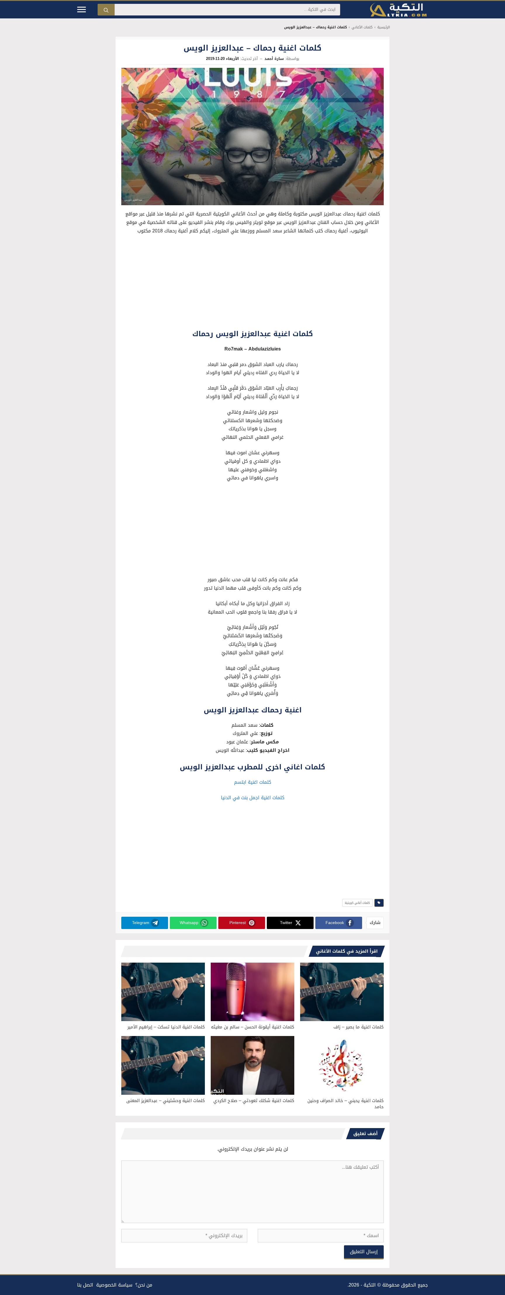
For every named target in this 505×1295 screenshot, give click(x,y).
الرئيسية (383, 27)
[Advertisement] (252, 283)
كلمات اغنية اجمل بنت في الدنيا (252, 797)
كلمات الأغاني (362, 27)
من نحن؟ (143, 1284)
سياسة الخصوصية (114, 1284)
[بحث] (106, 9)
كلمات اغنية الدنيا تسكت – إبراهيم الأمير (166, 1027)
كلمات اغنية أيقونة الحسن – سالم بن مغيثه (252, 1027)
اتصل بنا (85, 1284)
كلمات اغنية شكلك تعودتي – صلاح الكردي (253, 1101)
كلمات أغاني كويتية (357, 903)
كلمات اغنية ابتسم (252, 782)
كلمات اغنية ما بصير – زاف (358, 1027)
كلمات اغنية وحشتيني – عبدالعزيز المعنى (165, 1101)
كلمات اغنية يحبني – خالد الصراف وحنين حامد (345, 1104)
